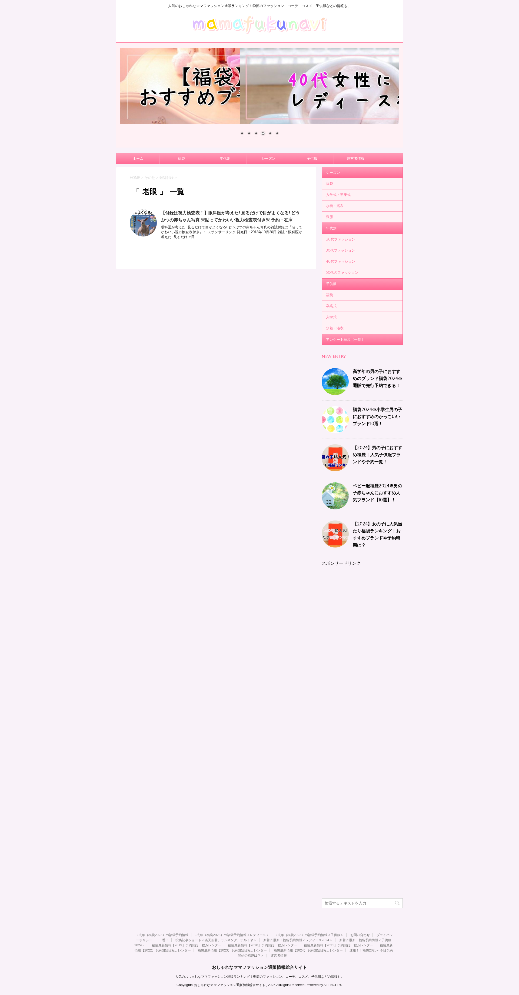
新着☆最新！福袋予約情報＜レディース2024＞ (297, 940)
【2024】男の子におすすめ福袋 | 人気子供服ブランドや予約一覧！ (377, 454)
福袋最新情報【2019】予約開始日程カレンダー (186, 945)
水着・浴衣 (335, 206)
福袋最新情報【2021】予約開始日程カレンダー (338, 945)
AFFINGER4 (333, 985)
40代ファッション (340, 261)
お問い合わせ (360, 935)
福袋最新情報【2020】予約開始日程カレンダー (262, 945)
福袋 (181, 159)
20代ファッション (340, 239)
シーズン (268, 159)
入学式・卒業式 (338, 195)
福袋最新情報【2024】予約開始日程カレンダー (308, 950)
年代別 (225, 159)
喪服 (329, 217)
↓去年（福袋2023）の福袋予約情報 (162, 935)
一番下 (164, 940)
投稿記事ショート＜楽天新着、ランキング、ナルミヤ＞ (216, 940)
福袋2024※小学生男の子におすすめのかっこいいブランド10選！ (377, 416)
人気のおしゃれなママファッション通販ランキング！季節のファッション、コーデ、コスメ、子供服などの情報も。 (259, 977)
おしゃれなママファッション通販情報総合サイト (259, 967)
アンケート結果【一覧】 (345, 340)
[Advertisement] (362, 647)
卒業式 (331, 306)
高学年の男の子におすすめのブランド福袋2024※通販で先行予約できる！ (377, 378)
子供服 (312, 159)
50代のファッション (342, 273)
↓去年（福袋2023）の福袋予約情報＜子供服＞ (310, 935)
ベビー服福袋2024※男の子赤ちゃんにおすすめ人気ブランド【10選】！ (377, 492)
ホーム (138, 159)
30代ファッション (340, 250)
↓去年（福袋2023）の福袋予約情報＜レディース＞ (232, 935)
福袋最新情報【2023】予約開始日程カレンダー (232, 950)
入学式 (331, 317)
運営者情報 (355, 159)
